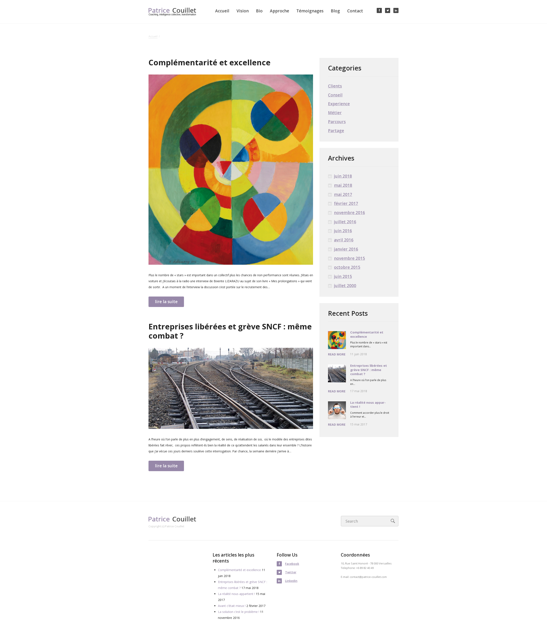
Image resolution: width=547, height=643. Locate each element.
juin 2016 (343, 231)
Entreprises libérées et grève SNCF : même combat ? (230, 331)
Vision (243, 11)
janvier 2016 (346, 249)
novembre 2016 (349, 212)
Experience (339, 104)
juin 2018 (343, 176)
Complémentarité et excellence (210, 62)
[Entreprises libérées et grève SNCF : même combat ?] (231, 388)
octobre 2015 (347, 267)
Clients (335, 86)
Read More (337, 354)
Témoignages (309, 11)
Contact (355, 11)
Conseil (335, 95)
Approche (279, 11)
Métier (335, 112)
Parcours (337, 121)
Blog (335, 11)
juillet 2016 (345, 222)
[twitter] (387, 10)
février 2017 (346, 203)
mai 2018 (343, 185)
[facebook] (379, 10)
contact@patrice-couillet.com (368, 577)
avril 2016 (343, 240)
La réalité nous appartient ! (368, 404)
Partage (336, 130)
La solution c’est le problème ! (238, 612)
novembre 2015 (349, 258)
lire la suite (166, 301)
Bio (259, 11)
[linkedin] (395, 10)
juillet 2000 (345, 285)
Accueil (222, 11)
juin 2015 (343, 276)
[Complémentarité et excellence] (231, 170)
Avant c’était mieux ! (232, 606)
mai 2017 (343, 194)
